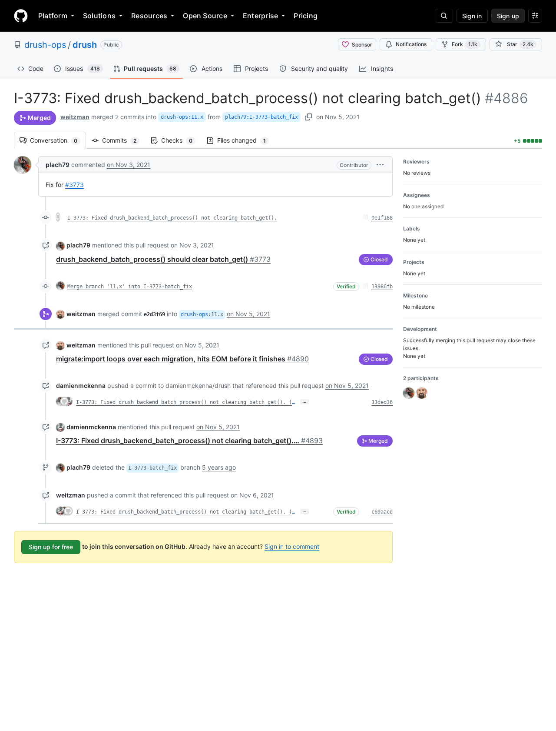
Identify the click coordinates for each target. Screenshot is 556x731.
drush (85, 45)
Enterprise (260, 15)
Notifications (411, 44)
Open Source (205, 15)
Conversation (58, 140)
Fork (464, 44)
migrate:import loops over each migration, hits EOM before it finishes (182, 358)
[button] (380, 165)
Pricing (306, 15)
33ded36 (382, 402)
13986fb (382, 287)
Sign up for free (51, 547)
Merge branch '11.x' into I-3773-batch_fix (129, 287)
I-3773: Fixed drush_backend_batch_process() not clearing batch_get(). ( (184, 402)
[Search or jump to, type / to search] (444, 16)
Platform (52, 15)
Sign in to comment (292, 546)
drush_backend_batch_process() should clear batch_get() (163, 259)
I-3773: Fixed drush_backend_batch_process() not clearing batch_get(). (172, 218)
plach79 (58, 164)
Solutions (99, 15)
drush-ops (45, 45)
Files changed (246, 140)
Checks (181, 140)
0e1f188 (382, 218)
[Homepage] (21, 16)
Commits (123, 140)
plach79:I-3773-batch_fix (261, 117)
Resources (149, 15)
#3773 (74, 184)
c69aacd (382, 512)
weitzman (74, 116)
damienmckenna (81, 385)
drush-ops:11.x (182, 117)
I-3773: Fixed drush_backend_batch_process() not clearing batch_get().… (189, 440)
